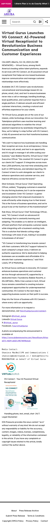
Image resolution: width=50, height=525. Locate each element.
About (14, 510)
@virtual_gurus (19, 316)
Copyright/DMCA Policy (12, 521)
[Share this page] (46, 21)
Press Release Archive (29, 510)
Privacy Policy (32, 521)
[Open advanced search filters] (40, 21)
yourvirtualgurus (20, 326)
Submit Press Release (15, 516)
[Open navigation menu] (4, 21)
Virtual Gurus (16, 319)
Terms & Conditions (35, 516)
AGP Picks (6, 4)
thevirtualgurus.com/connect (33, 311)
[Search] (34, 21)
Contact (44, 521)
